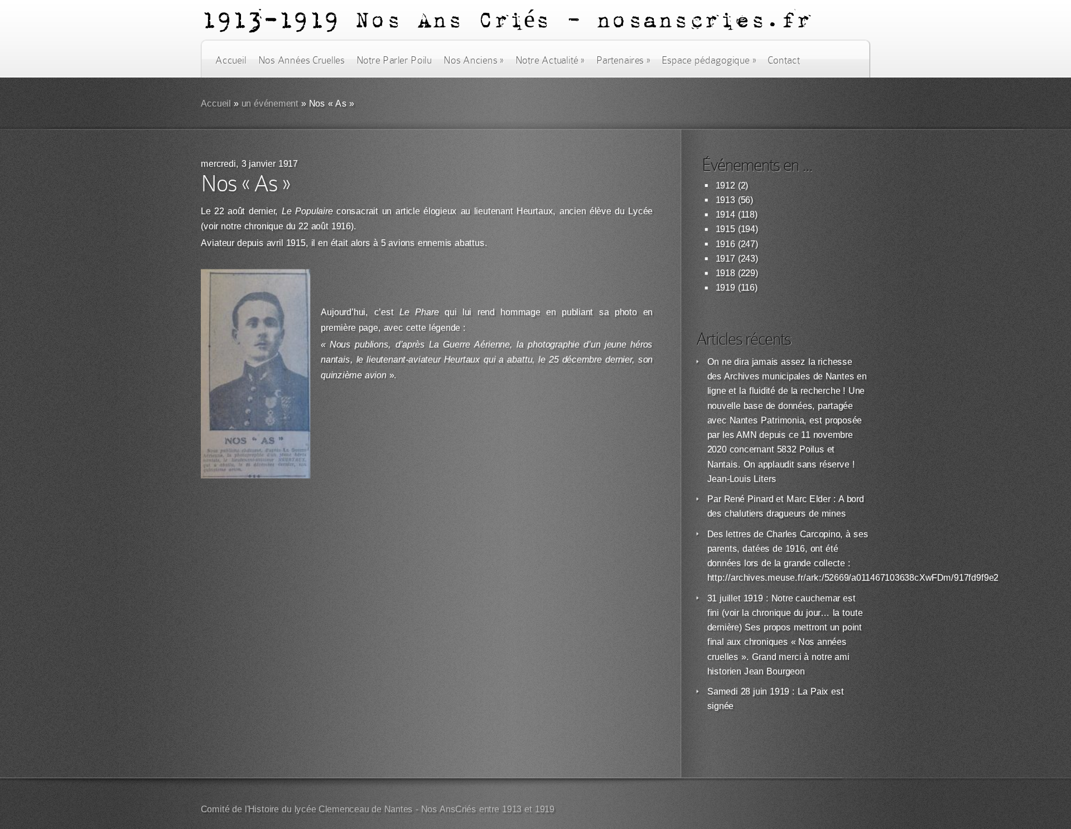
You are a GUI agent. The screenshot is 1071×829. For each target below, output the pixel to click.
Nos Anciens (473, 60)
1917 (725, 258)
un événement (270, 103)
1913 (725, 200)
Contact (784, 60)
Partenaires (623, 60)
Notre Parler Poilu (394, 60)
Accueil (230, 60)
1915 (725, 229)
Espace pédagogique (709, 60)
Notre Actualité (550, 60)
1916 (725, 244)
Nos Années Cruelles (301, 60)
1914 (725, 214)
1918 (725, 273)
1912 (725, 185)
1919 (725, 287)
